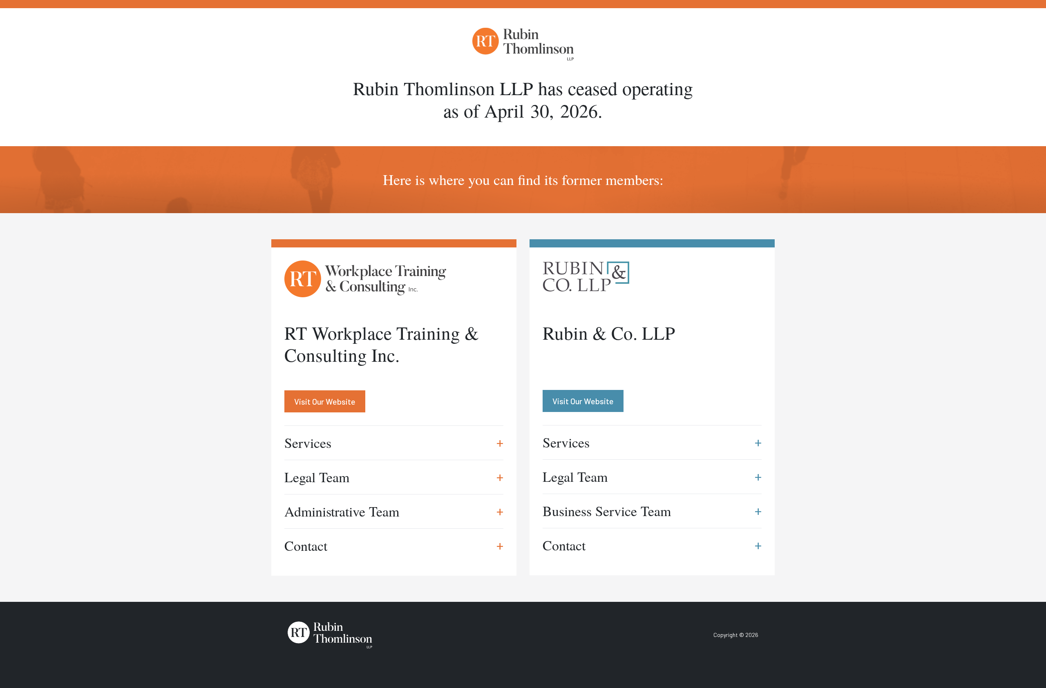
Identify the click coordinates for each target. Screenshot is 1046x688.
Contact (393, 545)
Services (393, 442)
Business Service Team (652, 510)
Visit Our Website (324, 401)
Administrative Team (393, 511)
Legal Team (393, 477)
